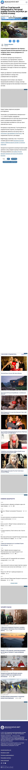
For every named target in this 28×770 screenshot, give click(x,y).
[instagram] (3, 763)
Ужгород (14, 159)
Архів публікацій (5, 760)
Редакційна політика (6, 758)
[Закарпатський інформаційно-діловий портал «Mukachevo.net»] (10, 2)
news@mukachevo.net (6, 750)
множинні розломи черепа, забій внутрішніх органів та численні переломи (13, 142)
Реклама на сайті (5, 752)
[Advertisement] (14, 98)
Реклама (14, 18)
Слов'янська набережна (10, 162)
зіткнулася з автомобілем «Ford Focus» (11, 133)
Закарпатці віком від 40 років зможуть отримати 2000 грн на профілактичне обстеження (11, 675)
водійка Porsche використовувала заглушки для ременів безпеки (12, 153)
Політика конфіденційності (7, 755)
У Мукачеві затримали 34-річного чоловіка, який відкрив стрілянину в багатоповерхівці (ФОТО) (13, 629)
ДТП (8, 159)
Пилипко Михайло (8, 44)
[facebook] (1, 763)
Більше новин (14, 583)
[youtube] (5, 763)
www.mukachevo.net (19, 738)
